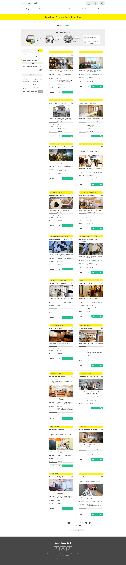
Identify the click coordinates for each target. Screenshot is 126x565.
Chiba (70, 9)
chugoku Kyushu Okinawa (35, 70)
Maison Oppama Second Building (92, 38)
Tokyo (28, 9)
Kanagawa (42, 9)
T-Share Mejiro (90, 43)
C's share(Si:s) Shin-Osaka (77, 40)
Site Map (58, 555)
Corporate (49, 553)
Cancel (40, 91)
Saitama (56, 9)
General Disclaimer (71, 553)
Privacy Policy (63, 553)
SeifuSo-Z (38, 40)
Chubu (98, 9)
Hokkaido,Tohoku (40, 70)
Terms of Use (56, 553)
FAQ (78, 553)
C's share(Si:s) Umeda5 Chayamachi (57, 40)
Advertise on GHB (65, 555)
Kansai (84, 9)
